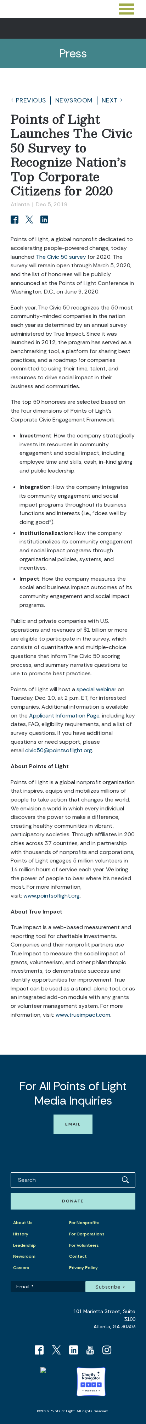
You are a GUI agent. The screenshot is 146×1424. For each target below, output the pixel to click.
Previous (31, 100)
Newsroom (73, 100)
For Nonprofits (84, 1222)
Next (110, 100)
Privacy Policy (83, 1268)
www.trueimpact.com (83, 1014)
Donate (73, 1201)
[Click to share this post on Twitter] (30, 220)
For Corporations (87, 1234)
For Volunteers (84, 1245)
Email (73, 1124)
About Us (23, 1222)
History (20, 1234)
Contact (78, 1256)
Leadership (24, 1245)
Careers (21, 1268)
